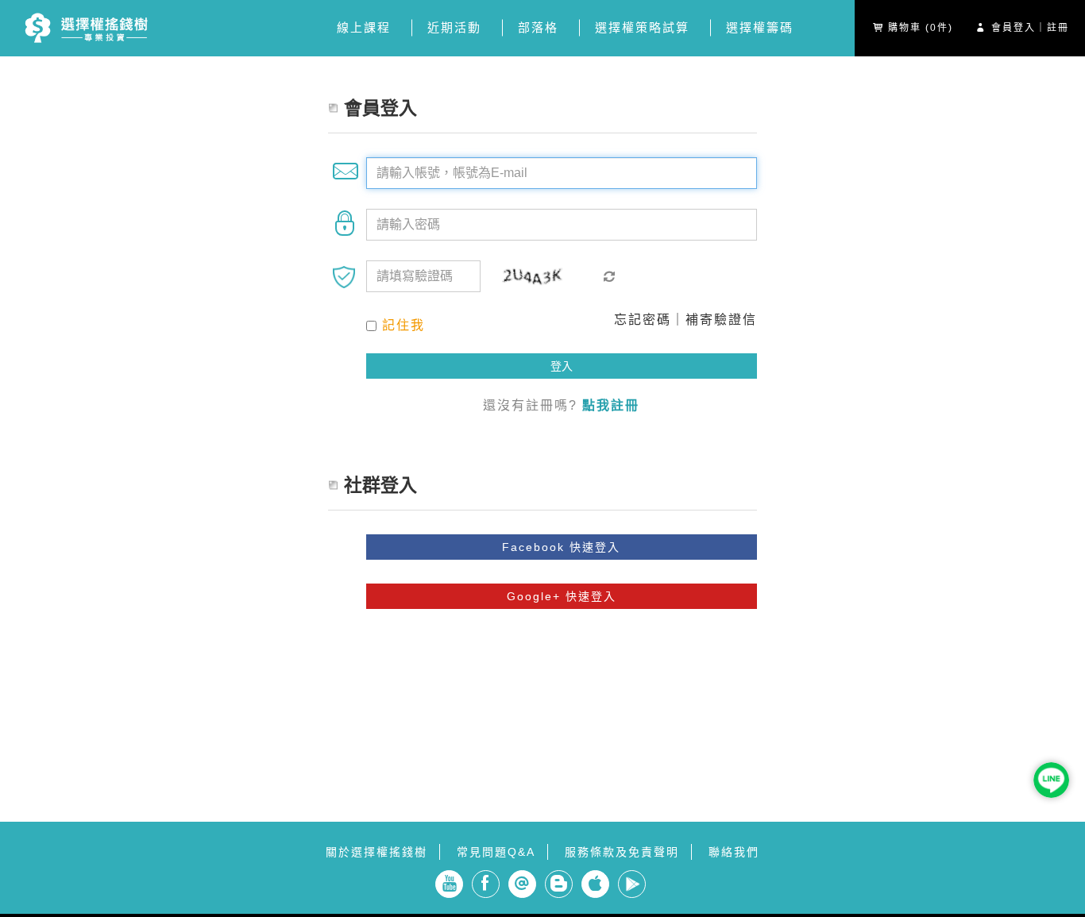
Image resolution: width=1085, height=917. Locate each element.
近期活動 (454, 27)
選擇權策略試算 (642, 27)
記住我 (403, 325)
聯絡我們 (734, 852)
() (920, 27)
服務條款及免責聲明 (622, 852)
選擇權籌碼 (759, 27)
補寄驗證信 (721, 319)
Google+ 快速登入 (561, 596)
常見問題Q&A (496, 852)
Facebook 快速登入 (561, 547)
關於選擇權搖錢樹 (376, 852)
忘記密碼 (642, 319)
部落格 (538, 27)
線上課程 (364, 27)
